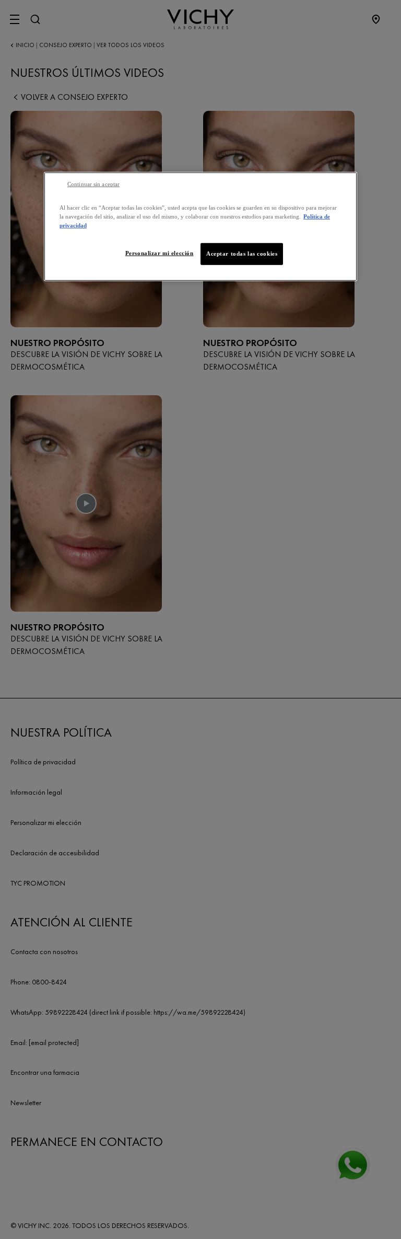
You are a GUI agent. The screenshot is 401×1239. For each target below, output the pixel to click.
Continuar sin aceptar (93, 184)
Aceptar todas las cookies (241, 253)
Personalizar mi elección (159, 253)
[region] (200, 226)
